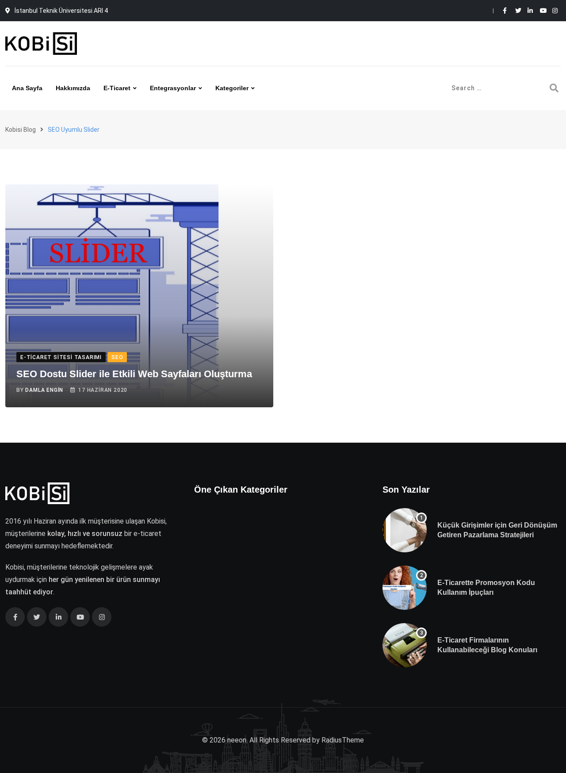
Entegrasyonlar (173, 88)
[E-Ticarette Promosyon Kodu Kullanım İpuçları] (404, 588)
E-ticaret (116, 88)
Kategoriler (232, 88)
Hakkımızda (73, 88)
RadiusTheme (342, 740)
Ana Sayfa (27, 88)
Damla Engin (44, 390)
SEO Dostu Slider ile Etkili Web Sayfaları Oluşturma (134, 373)
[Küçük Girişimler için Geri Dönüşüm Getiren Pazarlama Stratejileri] (404, 530)
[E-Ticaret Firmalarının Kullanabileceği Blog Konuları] (404, 645)
